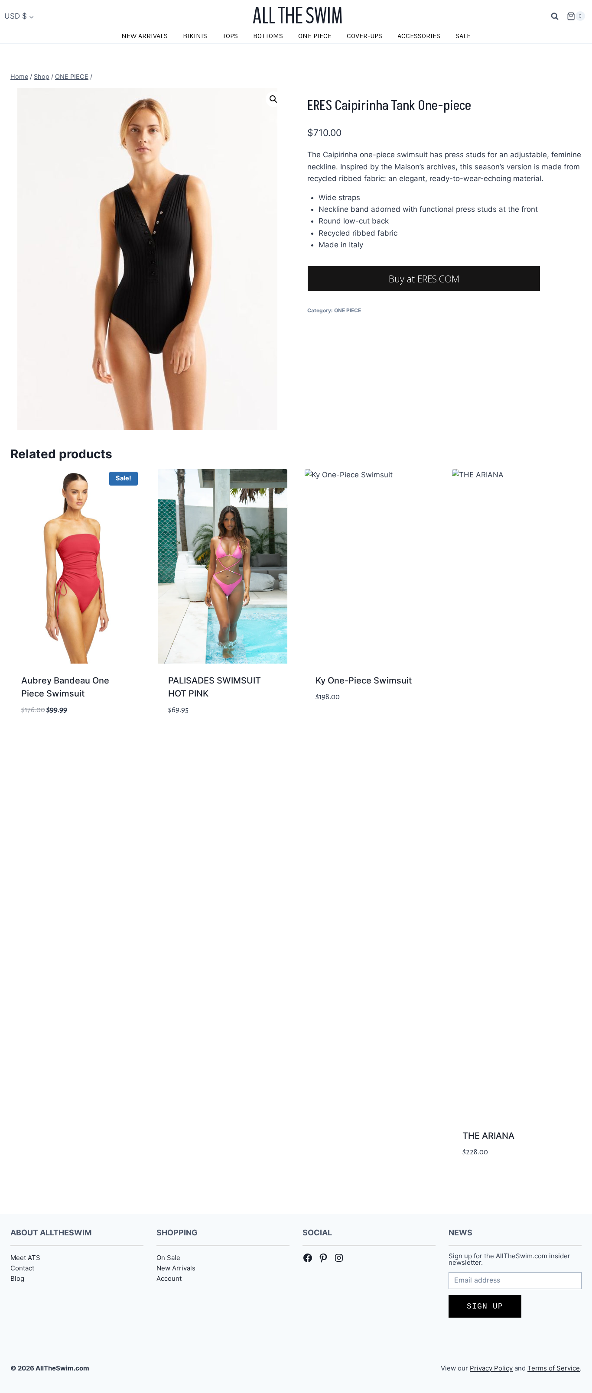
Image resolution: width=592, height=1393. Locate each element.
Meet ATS (25, 1258)
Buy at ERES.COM (424, 278)
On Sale (168, 1258)
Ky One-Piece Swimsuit (364, 680)
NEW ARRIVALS (144, 36)
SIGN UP (485, 1306)
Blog (17, 1278)
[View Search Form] (555, 16)
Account (169, 1278)
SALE (463, 36)
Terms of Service (553, 1368)
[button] (273, 99)
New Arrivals (175, 1268)
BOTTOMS (268, 36)
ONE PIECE (315, 36)
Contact (22, 1268)
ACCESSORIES (418, 36)
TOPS (230, 36)
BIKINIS (195, 36)
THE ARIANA (488, 1136)
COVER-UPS (364, 36)
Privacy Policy (491, 1368)
